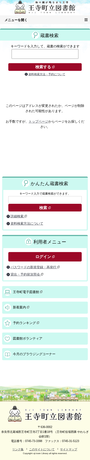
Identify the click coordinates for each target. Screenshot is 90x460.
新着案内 (20, 307)
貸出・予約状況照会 (25, 274)
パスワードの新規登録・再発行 (33, 267)
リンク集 (18, 449)
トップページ (38, 121)
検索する (43, 67)
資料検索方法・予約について (46, 74)
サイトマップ (68, 449)
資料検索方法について (26, 223)
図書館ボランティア (27, 338)
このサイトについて (42, 449)
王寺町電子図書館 (26, 292)
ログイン (43, 256)
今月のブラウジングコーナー (34, 354)
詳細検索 (17, 216)
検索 (43, 208)
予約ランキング (25, 323)
